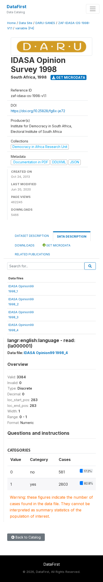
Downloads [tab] (24, 245)
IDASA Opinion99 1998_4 (46, 353)
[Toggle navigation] (92, 9)
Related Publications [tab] (32, 254)
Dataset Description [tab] (32, 236)
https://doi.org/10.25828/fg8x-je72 (38, 111)
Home (11, 23)
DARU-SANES (45, 23)
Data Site (25, 23)
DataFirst (16, 6)
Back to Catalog (28, 537)
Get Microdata (70, 77)
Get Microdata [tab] (58, 245)
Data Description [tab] (71, 236)
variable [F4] (24, 28)
